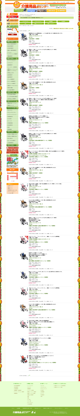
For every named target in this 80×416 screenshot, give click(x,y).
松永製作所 (10, 125)
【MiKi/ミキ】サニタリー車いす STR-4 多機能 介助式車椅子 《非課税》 (43, 170)
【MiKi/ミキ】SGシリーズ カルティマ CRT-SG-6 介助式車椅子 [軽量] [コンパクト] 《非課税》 (40, 342)
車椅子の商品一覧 (27, 14)
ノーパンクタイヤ (12, 60)
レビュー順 (71, 28)
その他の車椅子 (11, 89)
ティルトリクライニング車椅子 (12, 53)
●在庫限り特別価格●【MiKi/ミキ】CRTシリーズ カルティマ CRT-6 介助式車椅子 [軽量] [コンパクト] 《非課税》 (44, 239)
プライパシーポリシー (12, 191)
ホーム (13, 408)
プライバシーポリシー (58, 408)
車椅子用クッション (12, 103)
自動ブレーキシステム (12, 85)
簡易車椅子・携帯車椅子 (17, 390)
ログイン (66, 408)
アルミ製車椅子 (11, 79)
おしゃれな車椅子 (12, 140)
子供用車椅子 (11, 142)
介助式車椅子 (11, 48)
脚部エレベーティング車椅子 (32, 391)
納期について (10, 188)
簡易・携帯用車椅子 (12, 50)
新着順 (66, 28)
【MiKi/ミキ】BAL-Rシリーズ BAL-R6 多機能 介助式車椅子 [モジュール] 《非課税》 (39, 119)
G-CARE (9, 118)
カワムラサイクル (12, 112)
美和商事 (10, 129)
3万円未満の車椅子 (12, 94)
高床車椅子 (10, 75)
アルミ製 (29, 399)
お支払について (10, 185)
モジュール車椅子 (12, 83)
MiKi (9, 127)
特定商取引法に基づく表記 (27, 408)
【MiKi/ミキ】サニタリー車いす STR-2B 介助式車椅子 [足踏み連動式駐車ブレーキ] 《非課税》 (43, 203)
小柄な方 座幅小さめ (12, 134)
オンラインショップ (48, 2)
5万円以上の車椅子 (12, 98)
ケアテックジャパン (12, 114)
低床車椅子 (10, 77)
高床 (28, 396)
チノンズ (10, 120)
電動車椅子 (10, 56)
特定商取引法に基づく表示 (12, 190)
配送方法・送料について (48, 408)
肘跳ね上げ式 (11, 72)
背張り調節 (10, 87)
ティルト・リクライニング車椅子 (19, 391)
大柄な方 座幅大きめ (12, 136)
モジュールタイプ (30, 402)
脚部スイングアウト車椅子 (31, 393)
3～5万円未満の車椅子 (13, 96)
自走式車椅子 (11, 46)
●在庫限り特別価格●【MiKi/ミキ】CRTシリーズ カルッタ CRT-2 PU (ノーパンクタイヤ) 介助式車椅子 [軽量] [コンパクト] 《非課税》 (47, 154)
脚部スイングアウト (51, 23)
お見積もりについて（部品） (58, 387)
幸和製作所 (10, 116)
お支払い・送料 (56, 2)
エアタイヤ (10, 62)
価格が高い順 (62, 28)
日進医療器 (10, 123)
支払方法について (38, 408)
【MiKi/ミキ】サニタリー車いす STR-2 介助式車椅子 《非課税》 (43, 85)
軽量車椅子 (10, 64)
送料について (10, 187)
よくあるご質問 (62, 2)
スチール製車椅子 (12, 81)
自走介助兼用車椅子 (12, 44)
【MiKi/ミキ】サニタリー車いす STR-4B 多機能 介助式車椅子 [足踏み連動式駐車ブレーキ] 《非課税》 (43, 307)
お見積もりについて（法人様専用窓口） (60, 385)
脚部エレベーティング (12, 70)
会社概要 (67, 2)
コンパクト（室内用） (12, 67)
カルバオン (10, 110)
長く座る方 (10, 138)
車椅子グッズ (11, 105)
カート (71, 2)
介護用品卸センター (21, 14)
